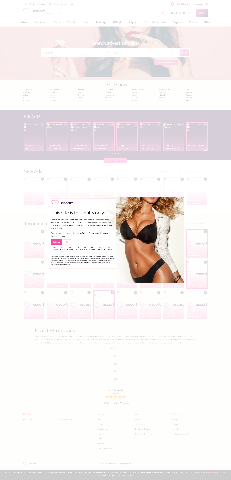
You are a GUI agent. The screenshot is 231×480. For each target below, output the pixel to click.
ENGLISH (54, 249)
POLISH (85, 249)
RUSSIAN (92, 249)
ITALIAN (78, 249)
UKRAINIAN (108, 249)
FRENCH (62, 249)
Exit (67, 242)
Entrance (56, 242)
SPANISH (100, 249)
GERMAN (70, 249)
